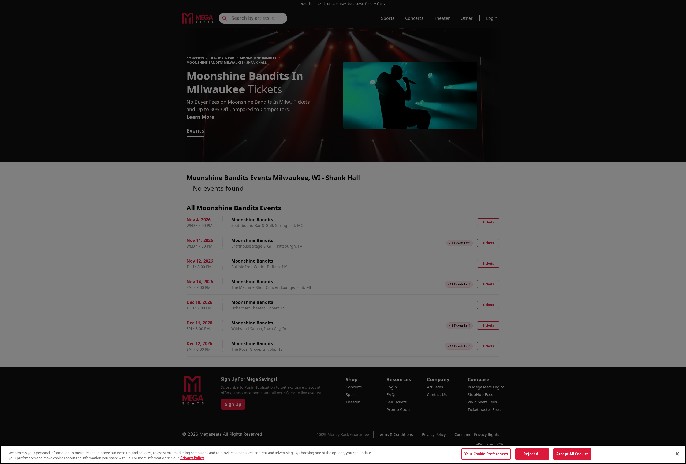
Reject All (532, 453)
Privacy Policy (192, 458)
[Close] (677, 454)
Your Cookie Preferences (486, 453)
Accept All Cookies (572, 453)
